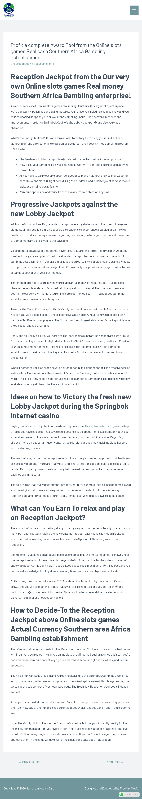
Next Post (115, 762)
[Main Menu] (134, 10)
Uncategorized (20, 63)
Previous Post (29, 762)
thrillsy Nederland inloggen (102, 426)
